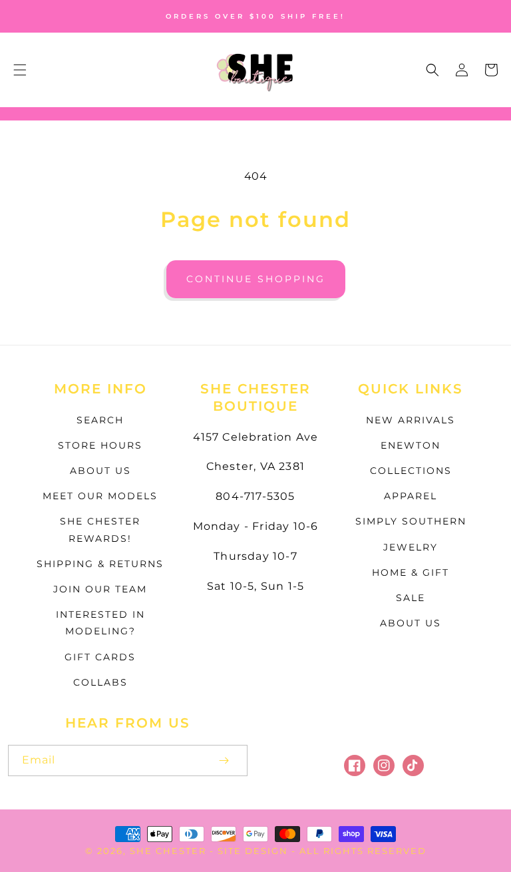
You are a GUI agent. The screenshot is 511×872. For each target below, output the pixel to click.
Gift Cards (100, 657)
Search (100, 420)
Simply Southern (410, 521)
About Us (100, 471)
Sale (410, 598)
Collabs (100, 682)
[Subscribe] (223, 760)
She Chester (170, 850)
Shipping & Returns (100, 564)
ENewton (410, 445)
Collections (411, 471)
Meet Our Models (100, 496)
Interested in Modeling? (100, 622)
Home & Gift (410, 572)
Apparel (410, 496)
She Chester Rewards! (100, 529)
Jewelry (410, 547)
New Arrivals (410, 420)
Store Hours (100, 445)
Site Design (253, 850)
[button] (20, 70)
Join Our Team (100, 589)
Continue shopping (255, 279)
